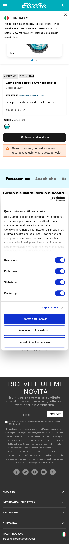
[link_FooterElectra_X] (53, 472)
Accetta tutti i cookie (34, 318)
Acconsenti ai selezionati (34, 330)
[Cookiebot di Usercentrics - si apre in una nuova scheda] (49, 198)
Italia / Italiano (13, 533)
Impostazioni (50, 307)
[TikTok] (25, 472)
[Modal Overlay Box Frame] (34, 422)
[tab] (18, 178)
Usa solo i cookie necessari (35, 342)
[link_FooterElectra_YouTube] (44, 472)
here (15, 37)
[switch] (60, 271)
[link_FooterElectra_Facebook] (34, 472)
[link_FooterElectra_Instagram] (16, 472)
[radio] (32, 60)
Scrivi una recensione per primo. (31, 95)
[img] (12, 95)
